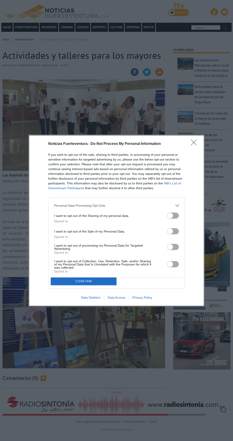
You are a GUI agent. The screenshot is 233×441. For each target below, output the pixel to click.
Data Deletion (91, 297)
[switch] (173, 216)
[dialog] (116, 220)
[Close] (195, 144)
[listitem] (116, 205)
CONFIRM (83, 281)
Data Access (116, 297)
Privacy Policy (142, 297)
